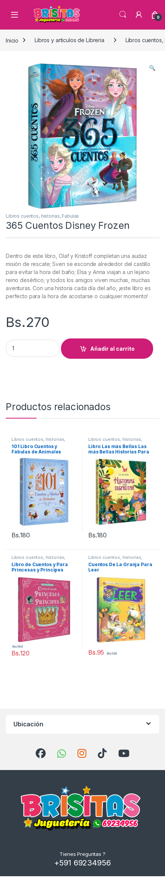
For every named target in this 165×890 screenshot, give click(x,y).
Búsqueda (123, 14)
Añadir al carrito (112, 348)
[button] (152, 67)
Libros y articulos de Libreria (69, 40)
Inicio (12, 40)
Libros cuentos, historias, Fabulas (42, 216)
